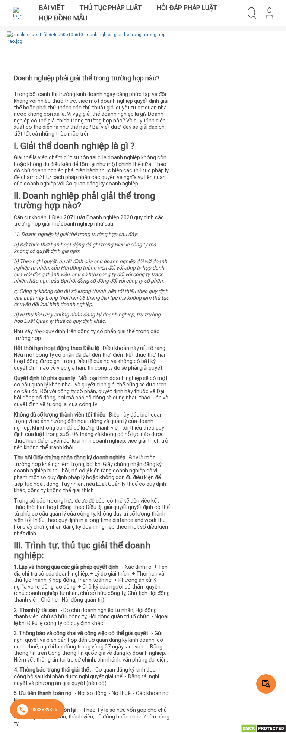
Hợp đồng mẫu (63, 18)
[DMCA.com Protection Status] (263, 728)
